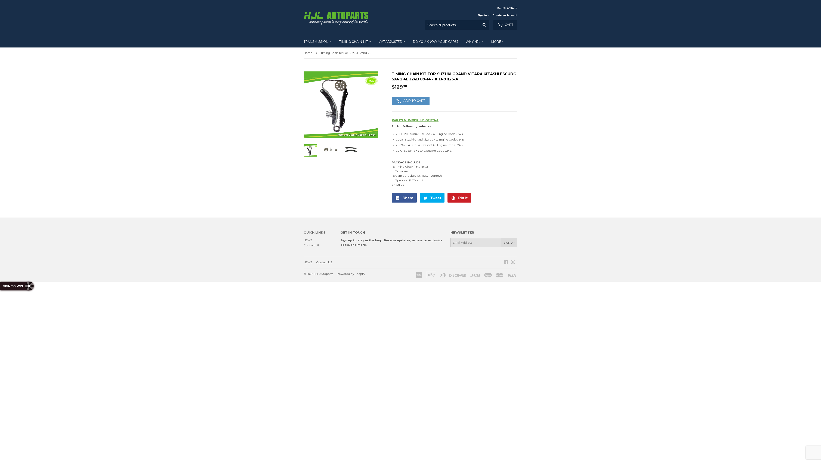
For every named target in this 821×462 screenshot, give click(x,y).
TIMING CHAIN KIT (354, 42)
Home (308, 53)
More (496, 42)
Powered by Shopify (351, 273)
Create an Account (505, 15)
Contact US (312, 245)
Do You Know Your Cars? (435, 42)
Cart (508, 25)
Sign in (482, 15)
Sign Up (509, 242)
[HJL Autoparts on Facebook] (506, 262)
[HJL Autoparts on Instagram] (513, 262)
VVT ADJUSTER (391, 42)
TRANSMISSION (316, 42)
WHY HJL (473, 42)
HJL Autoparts (323, 273)
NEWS (308, 240)
